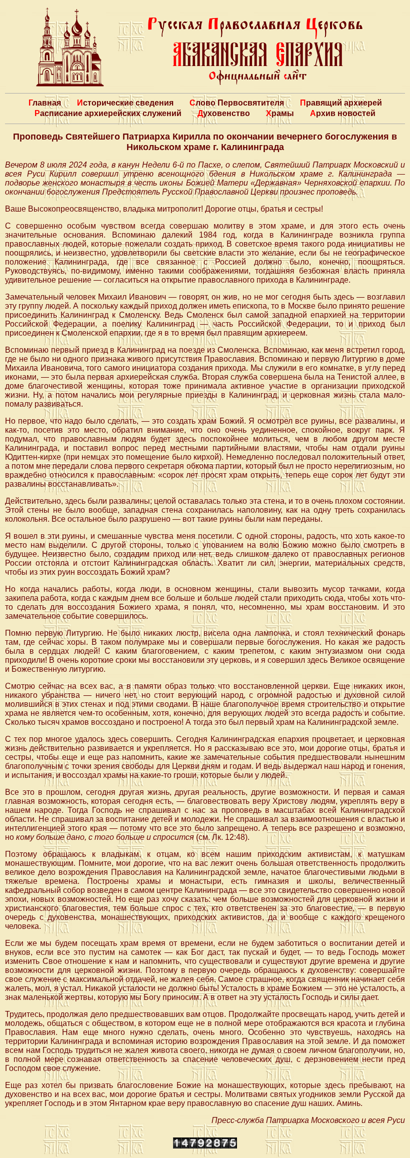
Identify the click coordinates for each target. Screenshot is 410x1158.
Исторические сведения (125, 103)
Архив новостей (343, 113)
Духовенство (224, 113)
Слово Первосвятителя (237, 103)
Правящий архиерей (341, 103)
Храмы (280, 113)
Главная (44, 103)
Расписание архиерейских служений (108, 113)
